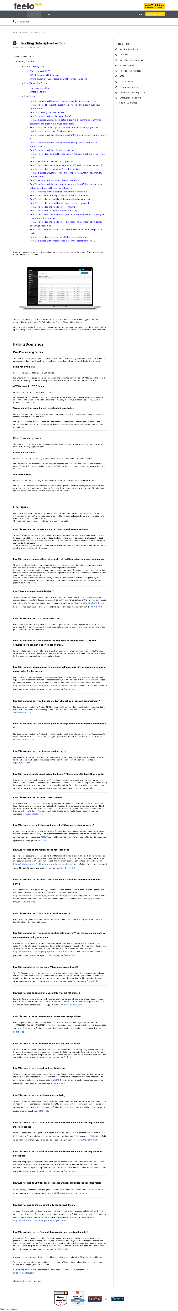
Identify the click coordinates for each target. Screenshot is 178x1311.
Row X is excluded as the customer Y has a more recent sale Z (58, 191)
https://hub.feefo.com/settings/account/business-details (42, 685)
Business (34, 32)
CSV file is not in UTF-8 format (44, 75)
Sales (43, 32)
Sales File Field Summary (131, 59)
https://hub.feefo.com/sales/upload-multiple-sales (39, 1220)
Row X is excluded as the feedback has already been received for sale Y (62, 240)
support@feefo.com (22, 712)
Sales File (124, 54)
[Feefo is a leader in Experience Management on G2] (78, 1298)
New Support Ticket (155, 14)
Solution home (20, 32)
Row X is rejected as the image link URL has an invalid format (58, 237)
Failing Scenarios (27, 61)
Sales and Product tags (130, 70)
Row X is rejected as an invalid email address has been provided (59, 203)
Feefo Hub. (69, 955)
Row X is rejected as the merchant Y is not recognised (55, 169)
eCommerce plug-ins (129, 87)
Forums (48, 14)
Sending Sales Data (129, 49)
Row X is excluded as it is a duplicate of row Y (50, 116)
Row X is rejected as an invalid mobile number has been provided (60, 199)
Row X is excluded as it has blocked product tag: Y (53, 150)
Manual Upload (127, 65)
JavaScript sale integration (132, 92)
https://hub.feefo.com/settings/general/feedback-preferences (45, 895)
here (93, 788)
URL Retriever (126, 81)
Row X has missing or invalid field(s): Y (47, 112)
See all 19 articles (128, 102)
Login (140, 14)
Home (20, 14)
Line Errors (29, 96)
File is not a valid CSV (40, 71)
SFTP (122, 76)
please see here (89, 603)
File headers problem (40, 88)
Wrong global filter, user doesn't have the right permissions (58, 78)
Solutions (34, 14)
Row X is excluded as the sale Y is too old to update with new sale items (63, 100)
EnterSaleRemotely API (131, 97)
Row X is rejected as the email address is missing (52, 206)
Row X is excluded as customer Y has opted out (51, 161)
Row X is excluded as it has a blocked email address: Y (54, 180)
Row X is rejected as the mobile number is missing (53, 210)
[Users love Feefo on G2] (61, 1298)
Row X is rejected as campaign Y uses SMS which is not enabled (59, 195)
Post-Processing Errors (35, 83)
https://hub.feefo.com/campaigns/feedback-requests (41, 951)
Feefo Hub (96, 606)
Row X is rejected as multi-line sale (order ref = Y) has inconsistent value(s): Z (66, 165)
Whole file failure (38, 91)
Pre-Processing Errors (34, 66)
